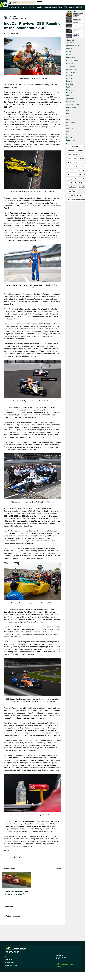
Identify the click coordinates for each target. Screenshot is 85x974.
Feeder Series (72, 159)
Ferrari (69, 183)
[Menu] (39, 3)
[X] (10, 952)
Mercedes (70, 175)
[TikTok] (15, 952)
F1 (68, 147)
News (78, 163)
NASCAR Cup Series (74, 195)
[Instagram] (7, 952)
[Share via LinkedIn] (15, 857)
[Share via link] (20, 857)
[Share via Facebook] (5, 857)
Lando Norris (71, 171)
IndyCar (6, 851)
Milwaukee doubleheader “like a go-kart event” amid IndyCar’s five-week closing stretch (16, 893)
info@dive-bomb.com (61, 957)
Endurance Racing (73, 179)
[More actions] (60, 17)
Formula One (79, 183)
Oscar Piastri (71, 191)
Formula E (70, 151)
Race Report (71, 187)
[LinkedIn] (18, 952)
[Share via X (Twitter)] (10, 857)
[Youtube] (12, 952)
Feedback (58, 958)
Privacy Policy (58, 962)
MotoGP (70, 163)
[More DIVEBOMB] (51, 965)
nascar (69, 167)
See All (58, 868)
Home (7, 957)
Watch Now (9, 962)
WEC (79, 175)
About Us (8, 960)
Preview (80, 151)
